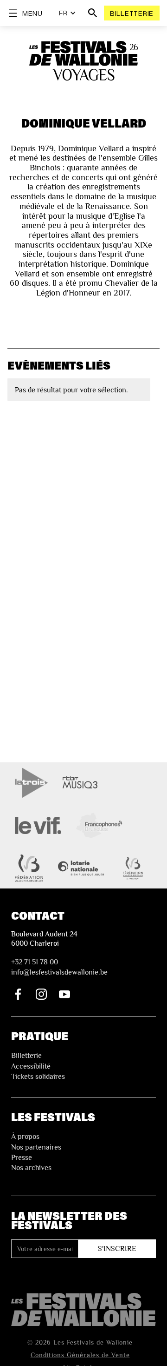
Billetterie (132, 13)
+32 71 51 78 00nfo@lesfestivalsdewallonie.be (59, 967)
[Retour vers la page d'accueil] (83, 1309)
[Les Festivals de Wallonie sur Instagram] (41, 994)
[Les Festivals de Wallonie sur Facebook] (18, 994)
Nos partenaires (36, 1147)
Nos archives (31, 1168)
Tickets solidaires (38, 1076)
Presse (21, 1157)
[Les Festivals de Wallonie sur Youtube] (64, 994)
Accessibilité (31, 1066)
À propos (25, 1136)
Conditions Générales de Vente (80, 1355)
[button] (67, 13)
